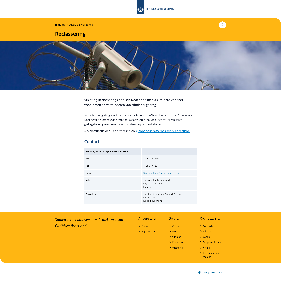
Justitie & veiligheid (81, 25)
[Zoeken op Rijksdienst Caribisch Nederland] (222, 24)
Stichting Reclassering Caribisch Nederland (164, 131)
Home (61, 25)
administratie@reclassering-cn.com (162, 173)
